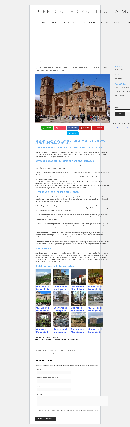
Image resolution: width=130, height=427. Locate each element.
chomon (42, 336)
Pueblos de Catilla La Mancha (63, 22)
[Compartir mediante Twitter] (73, 133)
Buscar (117, 108)
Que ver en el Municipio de (51, 337)
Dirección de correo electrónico (47, 378)
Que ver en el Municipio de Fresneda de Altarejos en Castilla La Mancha (80, 353)
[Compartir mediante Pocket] (60, 128)
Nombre (40, 369)
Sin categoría (120, 95)
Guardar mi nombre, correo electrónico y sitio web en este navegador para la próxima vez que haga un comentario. (69, 410)
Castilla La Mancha (122, 87)
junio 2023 (118, 78)
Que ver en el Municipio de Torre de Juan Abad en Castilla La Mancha (60, 339)
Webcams (104, 22)
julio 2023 (118, 74)
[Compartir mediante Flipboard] (85, 128)
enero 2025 (119, 70)
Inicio (43, 22)
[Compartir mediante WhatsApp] (47, 128)
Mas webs (118, 22)
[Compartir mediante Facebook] (73, 128)
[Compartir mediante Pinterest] (98, 128)
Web (38, 386)
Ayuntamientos (88, 22)
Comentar (40, 395)
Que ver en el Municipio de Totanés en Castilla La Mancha (59, 350)
